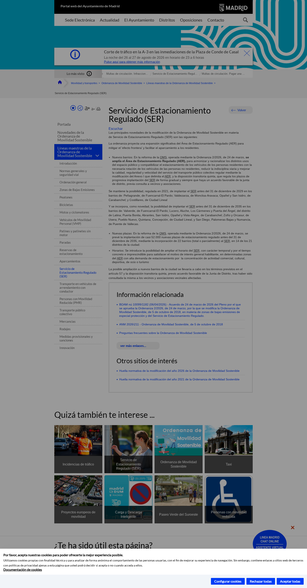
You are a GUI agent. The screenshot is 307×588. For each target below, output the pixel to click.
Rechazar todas (261, 581)
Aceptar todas (290, 581)
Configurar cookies (227, 581)
